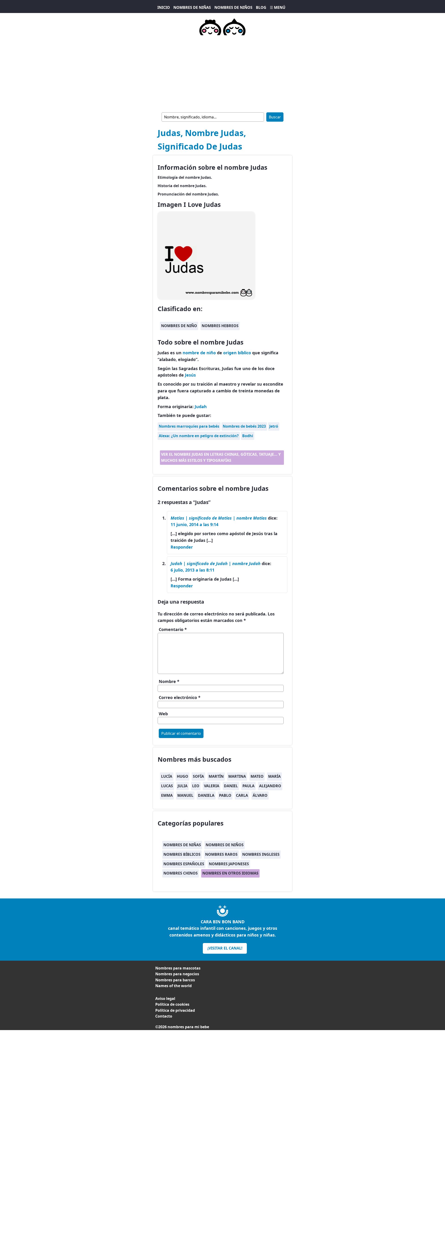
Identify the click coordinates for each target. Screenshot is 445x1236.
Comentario (173, 629)
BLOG (261, 7)
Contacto (163, 1016)
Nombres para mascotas (177, 968)
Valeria (211, 785)
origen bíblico (237, 352)
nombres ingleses (261, 854)
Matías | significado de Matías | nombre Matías (219, 518)
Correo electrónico (179, 697)
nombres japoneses (229, 863)
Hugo (182, 776)
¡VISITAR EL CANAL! (224, 948)
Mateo (257, 776)
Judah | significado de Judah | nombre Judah (216, 563)
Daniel (231, 785)
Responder (182, 547)
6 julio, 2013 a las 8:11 (192, 570)
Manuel (185, 795)
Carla (242, 795)
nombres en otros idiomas (230, 873)
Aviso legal (165, 998)
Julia (183, 785)
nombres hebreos (220, 325)
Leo (195, 785)
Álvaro (260, 795)
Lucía (166, 776)
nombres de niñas (182, 844)
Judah (201, 406)
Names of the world (173, 985)
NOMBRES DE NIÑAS (192, 7)
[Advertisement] (222, 72)
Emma (167, 795)
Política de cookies (172, 1004)
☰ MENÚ (277, 7)
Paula (248, 785)
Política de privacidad (175, 1010)
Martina (237, 776)
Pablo (225, 795)
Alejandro (270, 785)
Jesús (190, 375)
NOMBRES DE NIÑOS (233, 7)
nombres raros (221, 854)
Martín (216, 776)
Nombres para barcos (175, 979)
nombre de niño (199, 352)
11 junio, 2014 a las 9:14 (194, 524)
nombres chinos (180, 873)
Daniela (206, 795)
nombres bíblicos (181, 854)
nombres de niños (225, 844)
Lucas (167, 785)
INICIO (163, 7)
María (274, 776)
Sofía (198, 776)
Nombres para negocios (177, 973)
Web (163, 713)
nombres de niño (179, 325)
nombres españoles (183, 863)
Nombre (169, 681)
